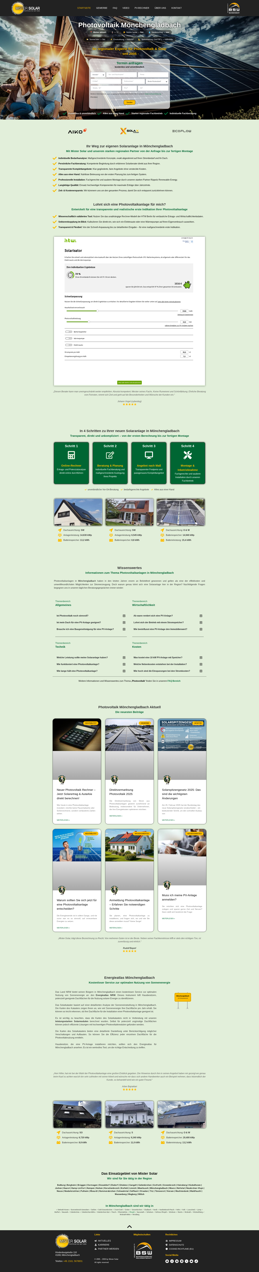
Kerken (99, 1188)
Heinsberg (182, 1185)
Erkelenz (124, 1185)
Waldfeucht (195, 1191)
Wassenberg (121, 1194)
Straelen (144, 1191)
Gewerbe (101, 8)
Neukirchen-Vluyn (194, 1188)
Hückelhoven (195, 1185)
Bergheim (71, 1185)
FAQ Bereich (174, 681)
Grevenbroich (169, 1185)
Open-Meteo (129, 35)
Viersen (170, 1191)
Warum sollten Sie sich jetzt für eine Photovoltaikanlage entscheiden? (77, 904)
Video (125, 8)
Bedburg (61, 1185)
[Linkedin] (181, 1261)
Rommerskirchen (107, 1191)
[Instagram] (172, 1261)
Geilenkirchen (144, 1185)
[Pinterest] (177, 1261)
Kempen (91, 1188)
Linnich (132, 1188)
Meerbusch (143, 1188)
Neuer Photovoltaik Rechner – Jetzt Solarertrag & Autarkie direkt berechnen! (76, 794)
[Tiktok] (196, 1261)
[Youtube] (191, 1261)
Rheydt (132, 1212)
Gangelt (133, 1185)
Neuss (60, 1191)
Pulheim (84, 1191)
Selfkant (134, 1191)
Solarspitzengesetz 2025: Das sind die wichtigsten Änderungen (181, 794)
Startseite (84, 8)
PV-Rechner (142, 8)
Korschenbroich (111, 1188)
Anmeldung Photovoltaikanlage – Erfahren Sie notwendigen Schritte (129, 904)
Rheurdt (94, 1191)
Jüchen (58, 1188)
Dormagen (92, 1185)
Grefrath (157, 1185)
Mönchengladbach (87, 581)
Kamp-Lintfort (78, 1188)
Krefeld (124, 1188)
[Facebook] (167, 1261)
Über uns (160, 8)
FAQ (115, 8)
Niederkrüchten (71, 1191)
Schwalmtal (122, 1191)
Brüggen (82, 1185)
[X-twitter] (186, 1261)
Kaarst (67, 1188)
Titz (151, 1191)
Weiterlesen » (63, 820)
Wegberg (132, 1194)
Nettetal (181, 1188)
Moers (172, 1188)
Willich (141, 1194)
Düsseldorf (104, 1185)
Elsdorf (114, 1185)
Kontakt (176, 8)
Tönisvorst (160, 1191)
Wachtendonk (181, 1191)
